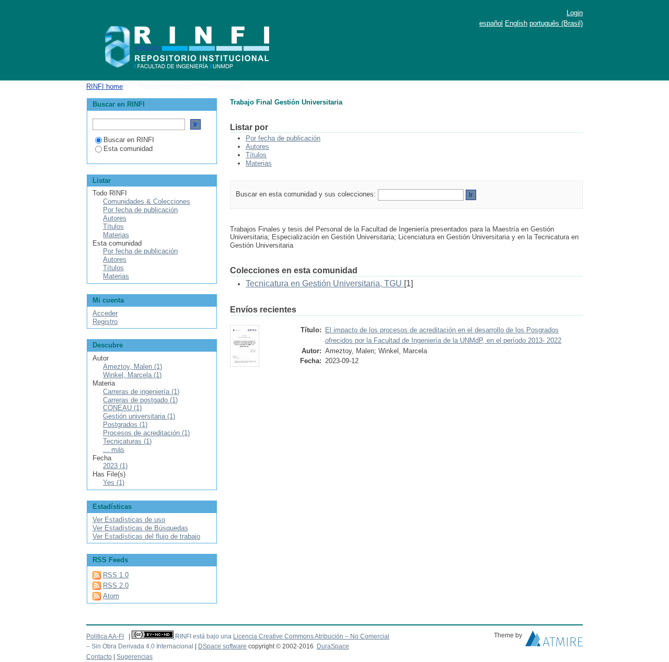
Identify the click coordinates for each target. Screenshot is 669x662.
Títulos (256, 155)
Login (575, 13)
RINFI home (104, 86)
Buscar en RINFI (128, 140)
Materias (259, 163)
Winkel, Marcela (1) (132, 375)
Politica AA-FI (105, 636)
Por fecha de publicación (283, 138)
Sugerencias (135, 656)
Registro (105, 322)
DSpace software (222, 646)
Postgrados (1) (125, 424)
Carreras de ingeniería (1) (141, 392)
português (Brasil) (556, 23)
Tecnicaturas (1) (127, 441)
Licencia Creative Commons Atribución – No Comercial (311, 636)
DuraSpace (333, 646)
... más (113, 450)
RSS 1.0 (116, 575)
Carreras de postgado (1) (140, 400)
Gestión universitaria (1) (139, 416)
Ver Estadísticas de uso (129, 520)
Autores (257, 146)
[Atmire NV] (554, 641)
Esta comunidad (128, 149)
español (491, 23)
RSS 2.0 (116, 585)
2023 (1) (115, 466)
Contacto (99, 656)
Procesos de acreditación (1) (146, 433)
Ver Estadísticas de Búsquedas (140, 528)
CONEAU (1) (122, 408)
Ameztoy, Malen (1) (132, 366)
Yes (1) (113, 482)
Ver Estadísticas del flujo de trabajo (146, 536)
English (516, 23)
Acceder (105, 313)
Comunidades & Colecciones (146, 201)
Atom (111, 596)
